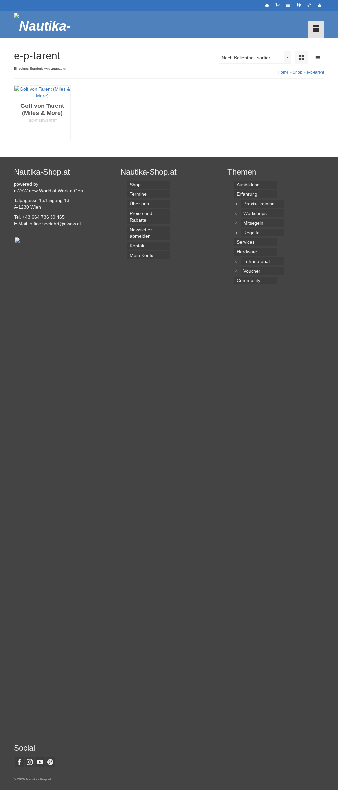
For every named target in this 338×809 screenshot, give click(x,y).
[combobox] (255, 57)
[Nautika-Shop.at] (62, 24)
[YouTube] (40, 762)
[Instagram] (29, 762)
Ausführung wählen (42, 132)
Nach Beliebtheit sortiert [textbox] (247, 57)
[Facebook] (19, 762)
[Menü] (316, 29)
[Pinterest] (50, 762)
